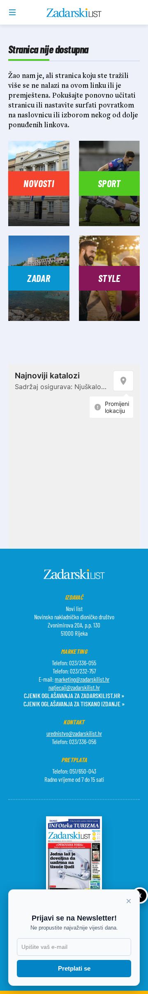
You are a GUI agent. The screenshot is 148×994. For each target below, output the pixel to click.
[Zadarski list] (74, 13)
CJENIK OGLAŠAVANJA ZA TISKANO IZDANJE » (74, 704)
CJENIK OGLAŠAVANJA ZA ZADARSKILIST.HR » (74, 695)
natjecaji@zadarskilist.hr (74, 687)
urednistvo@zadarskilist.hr (74, 733)
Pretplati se (74, 968)
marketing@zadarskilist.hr (82, 679)
